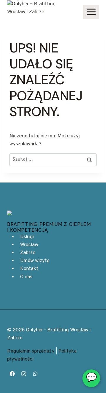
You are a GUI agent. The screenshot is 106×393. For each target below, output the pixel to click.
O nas (26, 277)
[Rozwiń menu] (91, 12)
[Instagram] (24, 374)
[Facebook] (12, 374)
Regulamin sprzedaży (30, 351)
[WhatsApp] (35, 374)
